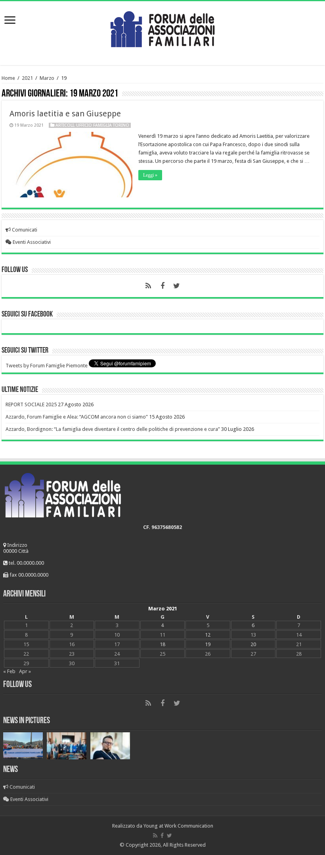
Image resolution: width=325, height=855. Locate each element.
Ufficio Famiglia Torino (102, 125)
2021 (27, 78)
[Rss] (148, 286)
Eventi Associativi (31, 242)
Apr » (25, 671)
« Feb (9, 671)
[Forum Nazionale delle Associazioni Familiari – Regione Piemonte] (162, 27)
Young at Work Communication (178, 826)
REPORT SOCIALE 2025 (31, 404)
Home (8, 78)
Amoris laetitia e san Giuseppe (65, 113)
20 (253, 644)
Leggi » (150, 175)
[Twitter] (176, 286)
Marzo (47, 78)
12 (207, 635)
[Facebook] (162, 286)
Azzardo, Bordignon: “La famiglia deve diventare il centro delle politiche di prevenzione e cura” (113, 429)
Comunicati (24, 230)
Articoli (64, 125)
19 (207, 644)
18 (162, 644)
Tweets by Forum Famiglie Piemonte (47, 366)
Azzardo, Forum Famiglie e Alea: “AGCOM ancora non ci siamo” (77, 417)
